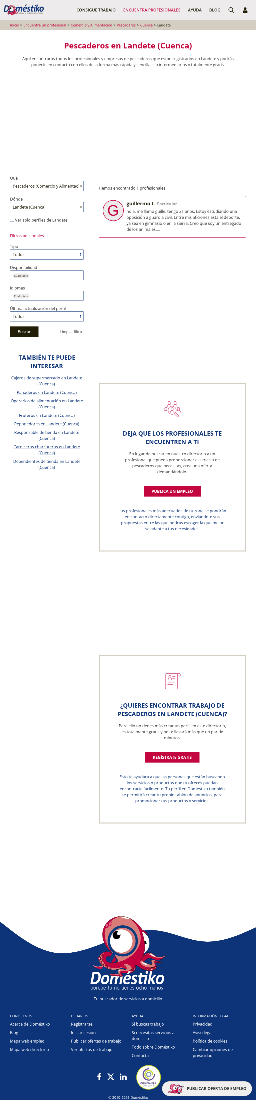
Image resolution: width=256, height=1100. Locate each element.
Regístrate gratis (172, 757)
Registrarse (81, 1024)
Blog (214, 10)
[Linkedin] (123, 1077)
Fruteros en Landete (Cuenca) (47, 415)
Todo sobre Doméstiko (153, 1047)
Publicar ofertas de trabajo (96, 1041)
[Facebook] (99, 1077)
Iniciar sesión (83, 1032)
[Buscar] (231, 10)
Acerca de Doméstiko (30, 1024)
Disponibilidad (23, 267)
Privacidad (202, 1024)
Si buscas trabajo (148, 1024)
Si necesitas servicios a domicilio (153, 1035)
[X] (111, 1077)
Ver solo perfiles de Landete (41, 220)
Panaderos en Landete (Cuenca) (47, 392)
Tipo (14, 246)
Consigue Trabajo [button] (96, 10)
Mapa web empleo (27, 1041)
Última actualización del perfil (38, 308)
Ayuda (195, 10)
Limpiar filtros (72, 331)
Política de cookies (210, 1041)
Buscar (24, 331)
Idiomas (17, 288)
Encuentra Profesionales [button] (151, 10)
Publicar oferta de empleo (216, 1088)
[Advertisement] (125, 118)
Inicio (14, 25)
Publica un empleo (172, 491)
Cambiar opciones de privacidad (213, 1052)
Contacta (140, 1055)
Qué (14, 178)
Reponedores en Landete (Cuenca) (46, 424)
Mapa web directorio (29, 1049)
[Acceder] (245, 10)
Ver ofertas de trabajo (91, 1049)
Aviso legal (202, 1032)
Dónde (16, 199)
